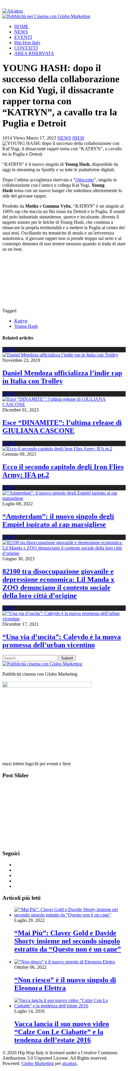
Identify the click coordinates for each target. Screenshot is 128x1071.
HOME (21, 26)
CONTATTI (26, 48)
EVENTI (23, 37)
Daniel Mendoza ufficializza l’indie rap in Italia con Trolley (62, 377)
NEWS (21, 31)
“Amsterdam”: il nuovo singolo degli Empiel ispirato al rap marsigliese (58, 520)
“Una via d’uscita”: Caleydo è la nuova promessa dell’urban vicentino (61, 641)
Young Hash (26, 326)
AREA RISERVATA (34, 53)
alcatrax (69, 1063)
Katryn (20, 320)
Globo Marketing (37, 1063)
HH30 (78, 137)
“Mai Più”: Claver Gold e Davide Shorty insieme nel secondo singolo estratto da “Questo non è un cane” (67, 941)
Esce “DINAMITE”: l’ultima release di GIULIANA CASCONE (62, 426)
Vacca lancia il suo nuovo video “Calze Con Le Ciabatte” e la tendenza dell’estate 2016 (61, 1032)
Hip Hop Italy (27, 42)
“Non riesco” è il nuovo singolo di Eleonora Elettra (65, 984)
